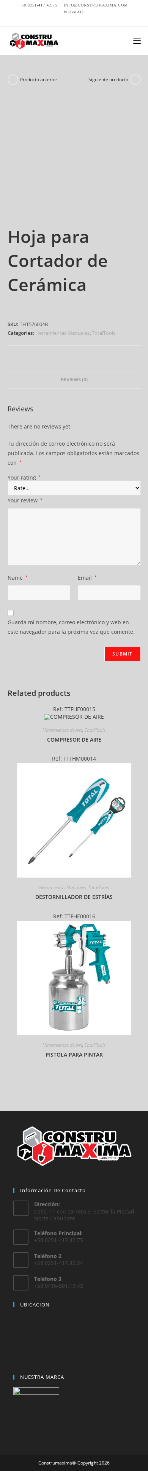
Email (87, 577)
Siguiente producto (108, 79)
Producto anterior (38, 79)
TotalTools (103, 332)
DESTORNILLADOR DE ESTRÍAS (74, 896)
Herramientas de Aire (62, 730)
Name (18, 577)
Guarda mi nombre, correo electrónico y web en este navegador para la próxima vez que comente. (71, 627)
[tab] (74, 380)
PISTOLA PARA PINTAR (74, 1054)
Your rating (24, 477)
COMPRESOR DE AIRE (74, 739)
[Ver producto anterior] (13, 79)
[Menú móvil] (137, 40)
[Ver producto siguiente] (135, 79)
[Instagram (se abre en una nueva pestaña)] (74, 19)
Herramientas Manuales (62, 332)
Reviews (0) (74, 379)
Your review (25, 500)
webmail (74, 12)
